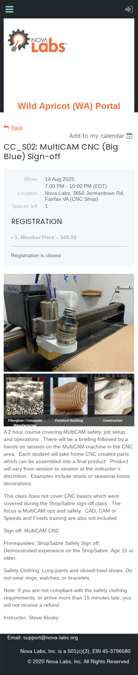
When (31, 179)
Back (17, 127)
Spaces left (25, 206)
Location (28, 193)
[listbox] (101, 135)
